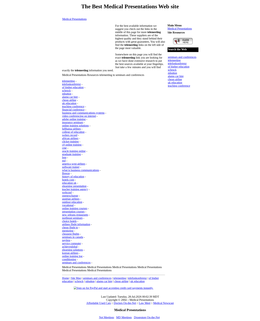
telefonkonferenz (71, 84)
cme (64, 147)
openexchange (70, 195)
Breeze (66, 173)
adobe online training (74, 119)
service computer (71, 243)
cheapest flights (70, 233)
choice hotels (69, 221)
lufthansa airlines (71, 128)
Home (65, 278)
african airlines (70, 138)
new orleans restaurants (75, 214)
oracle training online (74, 151)
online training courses (74, 208)
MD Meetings (124, 317)
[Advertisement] (88, 46)
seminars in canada (72, 237)
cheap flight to (70, 227)
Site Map (76, 278)
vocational (68, 205)
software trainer (70, 166)
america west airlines (73, 163)
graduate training (71, 154)
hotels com (68, 179)
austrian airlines (70, 198)
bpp (64, 157)
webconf (67, 192)
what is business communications (80, 170)
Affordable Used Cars (98, 303)
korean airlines (70, 252)
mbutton (66, 93)
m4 (64, 160)
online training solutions (75, 125)
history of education (73, 176)
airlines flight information (76, 224)
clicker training (70, 141)
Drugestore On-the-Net (147, 317)
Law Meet (144, 303)
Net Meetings (106, 317)
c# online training (72, 144)
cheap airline (69, 100)
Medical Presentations (74, 19)
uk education (69, 103)
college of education (73, 131)
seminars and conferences (76, 262)
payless (66, 240)
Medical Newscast (163, 303)
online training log (72, 256)
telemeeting (68, 80)
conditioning (69, 259)
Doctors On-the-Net (125, 303)
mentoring (67, 230)
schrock (66, 90)
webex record (69, 135)
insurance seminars (72, 122)
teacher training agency (75, 189)
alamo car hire (70, 96)
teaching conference (73, 106)
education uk (69, 182)
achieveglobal (69, 246)
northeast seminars (72, 217)
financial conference (73, 109)
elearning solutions (72, 249)
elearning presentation (74, 186)
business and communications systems (83, 112)
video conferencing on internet (79, 115)
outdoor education (72, 202)
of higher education (73, 87)
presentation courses (73, 211)
